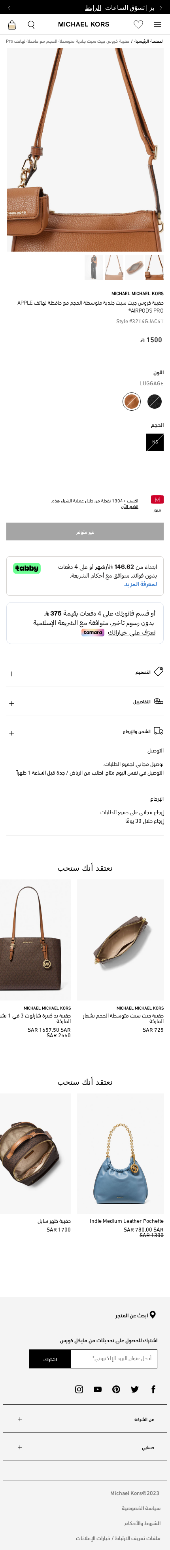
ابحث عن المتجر (131, 1315)
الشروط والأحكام (143, 1522)
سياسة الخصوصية (141, 1507)
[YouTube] (98, 1389)
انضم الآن (129, 506)
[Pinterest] (116, 1389)
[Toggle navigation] (157, 24)
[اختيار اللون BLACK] (154, 401)
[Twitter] (135, 1389)
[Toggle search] (31, 24)
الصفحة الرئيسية (149, 41)
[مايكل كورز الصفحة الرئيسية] (84, 25)
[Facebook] (153, 1389)
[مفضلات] (138, 24)
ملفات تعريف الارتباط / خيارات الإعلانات (118, 1537)
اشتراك (50, 1359)
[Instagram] (79, 1389)
